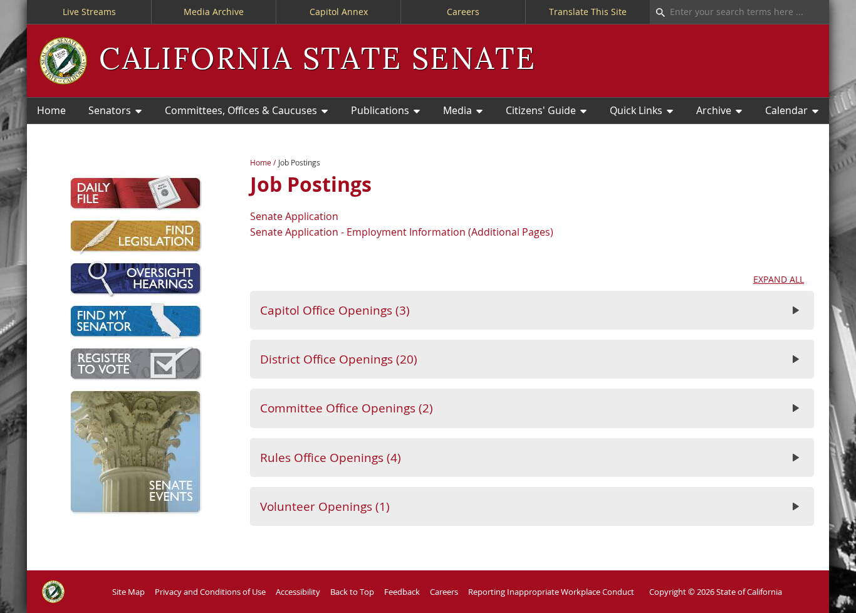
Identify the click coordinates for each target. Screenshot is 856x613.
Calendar (786, 110)
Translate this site (588, 12)
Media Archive (214, 12)
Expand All (778, 279)
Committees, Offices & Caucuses (241, 110)
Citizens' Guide (541, 110)
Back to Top (352, 591)
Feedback (402, 591)
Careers (463, 12)
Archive (713, 110)
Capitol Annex (339, 12)
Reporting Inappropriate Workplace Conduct (551, 591)
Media (457, 110)
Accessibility (298, 591)
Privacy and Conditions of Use (210, 591)
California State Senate (317, 60)
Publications (380, 110)
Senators (109, 110)
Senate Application (294, 216)
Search (657, 12)
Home (51, 110)
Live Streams (89, 12)
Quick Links (636, 110)
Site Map (128, 591)
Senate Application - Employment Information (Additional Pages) (401, 232)
